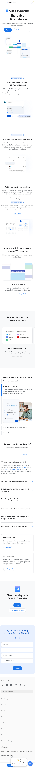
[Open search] (32, 2)
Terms (8, 751)
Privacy (3, 751)
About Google (14, 751)
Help (31, 751)
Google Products (24, 751)
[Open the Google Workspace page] (10, 2)
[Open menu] (2, 2)
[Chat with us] (30, 763)
